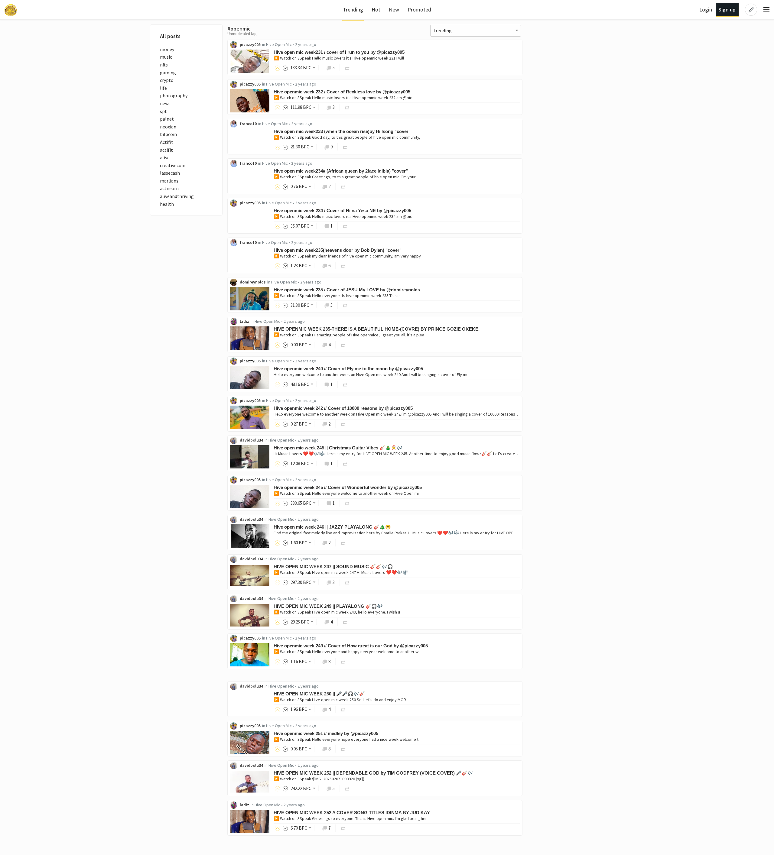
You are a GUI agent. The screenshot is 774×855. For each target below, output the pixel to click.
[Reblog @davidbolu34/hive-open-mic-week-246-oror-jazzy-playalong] (343, 543)
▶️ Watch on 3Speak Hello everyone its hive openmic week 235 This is (337, 295)
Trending (353, 9)
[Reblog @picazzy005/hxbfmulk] (345, 226)
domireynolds (253, 282)
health (167, 204)
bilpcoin (168, 134)
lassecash (170, 173)
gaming (168, 73)
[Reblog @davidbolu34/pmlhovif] (347, 582)
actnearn (169, 188)
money (167, 49)
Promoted (419, 9)
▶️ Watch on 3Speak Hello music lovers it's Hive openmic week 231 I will (339, 58)
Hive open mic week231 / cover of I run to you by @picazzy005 (339, 52)
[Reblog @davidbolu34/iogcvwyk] (343, 709)
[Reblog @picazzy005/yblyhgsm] (343, 661)
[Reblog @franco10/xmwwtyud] (343, 186)
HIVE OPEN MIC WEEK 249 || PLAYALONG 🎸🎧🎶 (328, 606)
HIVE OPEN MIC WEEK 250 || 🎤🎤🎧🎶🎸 (319, 693)
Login (705, 9)
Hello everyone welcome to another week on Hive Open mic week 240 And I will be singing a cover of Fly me (371, 374)
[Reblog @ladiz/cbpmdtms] (343, 828)
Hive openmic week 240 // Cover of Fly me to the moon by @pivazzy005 (348, 368)
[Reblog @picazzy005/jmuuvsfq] (347, 503)
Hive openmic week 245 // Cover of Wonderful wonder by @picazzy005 (348, 487)
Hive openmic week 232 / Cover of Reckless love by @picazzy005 (342, 91)
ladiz (244, 321)
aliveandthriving (177, 196)
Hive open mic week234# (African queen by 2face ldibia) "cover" (341, 170)
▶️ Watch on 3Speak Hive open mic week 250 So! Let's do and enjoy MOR (340, 699)
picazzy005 (250, 44)
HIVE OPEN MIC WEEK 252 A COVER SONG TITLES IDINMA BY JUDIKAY (352, 812)
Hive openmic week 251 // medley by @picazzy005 (326, 733)
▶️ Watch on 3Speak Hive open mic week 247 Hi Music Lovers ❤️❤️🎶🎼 (341, 572)
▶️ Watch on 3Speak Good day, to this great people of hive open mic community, (347, 137)
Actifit (166, 142)
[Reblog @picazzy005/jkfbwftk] (347, 107)
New (394, 9)
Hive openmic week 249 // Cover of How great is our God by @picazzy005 (351, 645)
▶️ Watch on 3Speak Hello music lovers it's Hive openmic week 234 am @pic (343, 216)
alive (165, 157)
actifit (166, 150)
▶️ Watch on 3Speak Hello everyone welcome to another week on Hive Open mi (346, 493)
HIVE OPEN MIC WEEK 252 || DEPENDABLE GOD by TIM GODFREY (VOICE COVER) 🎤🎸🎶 (373, 773)
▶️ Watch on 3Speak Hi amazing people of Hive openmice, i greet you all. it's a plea (349, 335)
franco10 (248, 123)
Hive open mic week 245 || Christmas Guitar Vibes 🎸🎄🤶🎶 (338, 447)
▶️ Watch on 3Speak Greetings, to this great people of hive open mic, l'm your (345, 177)
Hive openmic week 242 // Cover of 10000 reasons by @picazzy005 (343, 408)
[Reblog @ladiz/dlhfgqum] (343, 345)
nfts (164, 65)
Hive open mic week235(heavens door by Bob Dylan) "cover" (338, 250)
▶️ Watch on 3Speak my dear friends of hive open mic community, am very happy (347, 256)
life (163, 88)
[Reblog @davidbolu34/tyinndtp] (347, 788)
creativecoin (172, 165)
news (165, 103)
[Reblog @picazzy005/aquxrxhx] (343, 749)
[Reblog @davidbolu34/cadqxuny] (345, 622)
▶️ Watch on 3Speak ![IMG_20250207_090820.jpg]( (319, 779)
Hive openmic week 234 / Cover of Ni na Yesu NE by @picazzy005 (342, 210)
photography (173, 95)
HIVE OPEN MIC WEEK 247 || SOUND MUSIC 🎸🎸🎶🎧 (333, 566)
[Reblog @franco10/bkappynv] (343, 265)
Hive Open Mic (279, 44)
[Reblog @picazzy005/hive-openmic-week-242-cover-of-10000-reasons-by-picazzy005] (343, 424)
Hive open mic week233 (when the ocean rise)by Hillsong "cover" (342, 131)
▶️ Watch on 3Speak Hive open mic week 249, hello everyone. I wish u (337, 612)
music (166, 57)
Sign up (727, 9)
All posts (170, 36)
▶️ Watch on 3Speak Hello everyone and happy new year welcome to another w (346, 651)
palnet (167, 119)
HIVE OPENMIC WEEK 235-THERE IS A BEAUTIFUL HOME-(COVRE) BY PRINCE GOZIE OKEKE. (377, 329)
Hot (376, 9)
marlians (169, 181)
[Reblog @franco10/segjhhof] (345, 147)
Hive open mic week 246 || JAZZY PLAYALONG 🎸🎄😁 (332, 527)
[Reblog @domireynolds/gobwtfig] (345, 305)
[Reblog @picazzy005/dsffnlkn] (347, 67)
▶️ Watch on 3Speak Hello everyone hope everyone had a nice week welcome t (346, 739)
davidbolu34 (251, 440)
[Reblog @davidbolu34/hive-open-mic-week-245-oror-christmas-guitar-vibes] (345, 463)
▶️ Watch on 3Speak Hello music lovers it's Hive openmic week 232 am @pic (343, 97)
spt (163, 111)
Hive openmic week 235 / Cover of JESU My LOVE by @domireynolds (347, 289)
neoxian (168, 127)
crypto (167, 80)
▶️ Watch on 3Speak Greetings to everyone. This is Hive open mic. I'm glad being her (350, 818)
